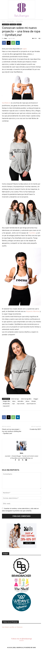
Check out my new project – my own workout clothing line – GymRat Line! (11, 431)
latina (13, 401)
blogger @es (6, 401)
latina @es (20, 401)
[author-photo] (21, 450)
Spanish (19, 24)
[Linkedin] (18, 43)
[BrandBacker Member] (21, 567)
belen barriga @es (26, 399)
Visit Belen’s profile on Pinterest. (12, 627)
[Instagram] (20, 460)
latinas (27, 401)
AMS (34, 647)
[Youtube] (27, 460)
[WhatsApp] (13, 43)
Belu (5, 38)
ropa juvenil (6, 406)
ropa (13, 403)
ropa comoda (20, 403)
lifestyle (34, 401)
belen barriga (15, 399)
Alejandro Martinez (33, 311)
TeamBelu (32, 233)
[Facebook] (4, 43)
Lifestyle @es (10, 21)
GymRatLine (6, 103)
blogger (36, 399)
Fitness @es (19, 21)
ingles (24, 49)
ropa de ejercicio (31, 403)
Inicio (3, 21)
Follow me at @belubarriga (21, 639)
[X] (9, 43)
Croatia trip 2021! (35, 429)
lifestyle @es (6, 403)
